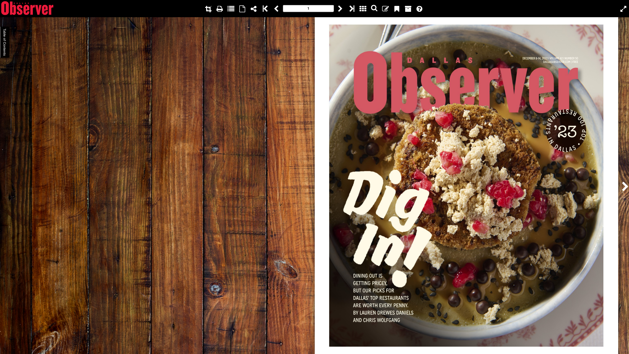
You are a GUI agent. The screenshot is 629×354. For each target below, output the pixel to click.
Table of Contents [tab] (5, 42)
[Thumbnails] (363, 8)
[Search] (374, 8)
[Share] (253, 8)
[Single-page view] (242, 8)
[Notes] (385, 8)
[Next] (340, 8)
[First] (265, 8)
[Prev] (276, 8)
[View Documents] (408, 8)
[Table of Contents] (231, 8)
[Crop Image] (208, 8)
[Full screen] (623, 8)
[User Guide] (419, 8)
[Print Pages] (220, 8)
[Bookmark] (397, 8)
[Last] (352, 8)
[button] (624, 186)
